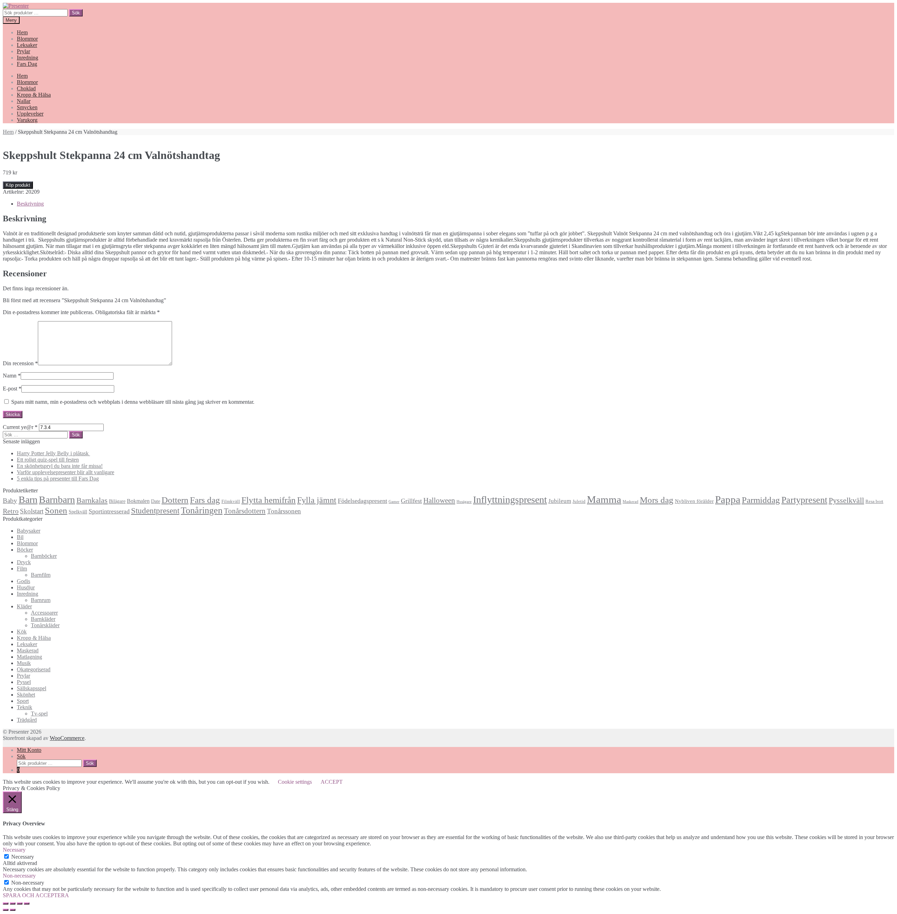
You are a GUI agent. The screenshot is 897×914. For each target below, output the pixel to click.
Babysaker (28, 531)
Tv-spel (39, 713)
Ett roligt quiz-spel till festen (48, 460)
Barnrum (40, 600)
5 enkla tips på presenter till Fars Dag (58, 479)
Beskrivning (30, 204)
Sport (23, 701)
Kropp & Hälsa (34, 95)
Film (22, 569)
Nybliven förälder (694, 501)
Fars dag (205, 500)
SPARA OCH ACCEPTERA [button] (36, 895)
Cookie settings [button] (295, 782)
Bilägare (117, 501)
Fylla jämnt (316, 500)
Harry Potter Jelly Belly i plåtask (53, 453)
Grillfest (411, 500)
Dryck (24, 562)
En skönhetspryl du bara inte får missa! (60, 466)
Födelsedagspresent (362, 500)
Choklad (26, 88)
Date (155, 501)
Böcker (25, 550)
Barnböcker (44, 556)
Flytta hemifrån (268, 500)
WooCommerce (67, 738)
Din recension (20, 363)
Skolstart (31, 511)
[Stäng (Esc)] (5, 903)
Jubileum (559, 501)
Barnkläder (43, 619)
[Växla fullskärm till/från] (19, 903)
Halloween (439, 500)
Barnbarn (57, 499)
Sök (76, 12)
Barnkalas (92, 500)
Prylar (23, 51)
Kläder (24, 606)
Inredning (27, 58)
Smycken (27, 107)
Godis (23, 581)
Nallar (23, 101)
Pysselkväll (846, 500)
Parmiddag (761, 500)
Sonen (56, 510)
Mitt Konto (29, 750)
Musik (24, 663)
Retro (11, 511)
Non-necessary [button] (19, 876)
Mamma (604, 499)
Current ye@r (20, 427)
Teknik (24, 707)
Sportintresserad (109, 511)
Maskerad (630, 502)
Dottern (175, 500)
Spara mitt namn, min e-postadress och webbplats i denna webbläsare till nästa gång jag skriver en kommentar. (132, 402)
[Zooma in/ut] (26, 903)
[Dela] (12, 903)
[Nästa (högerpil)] (12, 910)
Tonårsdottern (245, 511)
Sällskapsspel (31, 688)
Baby (10, 500)
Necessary (22, 857)
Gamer (394, 502)
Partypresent (804, 500)
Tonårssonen (284, 511)
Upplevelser (30, 114)
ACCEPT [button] (332, 782)
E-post (12, 389)
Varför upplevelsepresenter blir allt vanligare (65, 472)
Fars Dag (27, 64)
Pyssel (24, 682)
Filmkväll (230, 501)
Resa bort (874, 501)
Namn (12, 376)
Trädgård (27, 720)
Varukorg (27, 120)
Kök (22, 632)
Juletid (579, 501)
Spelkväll (78, 511)
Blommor (27, 39)
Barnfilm (40, 575)
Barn (28, 499)
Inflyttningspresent (510, 499)
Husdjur (26, 587)
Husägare (464, 502)
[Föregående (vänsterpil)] (5, 910)
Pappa (727, 499)
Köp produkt (18, 185)
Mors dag (656, 500)
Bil (20, 537)
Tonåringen (201, 510)
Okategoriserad (33, 669)
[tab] (455, 204)
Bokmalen (138, 501)
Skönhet (26, 695)
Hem (22, 32)
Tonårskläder (45, 625)
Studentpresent (155, 510)
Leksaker (27, 45)
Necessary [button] (14, 850)
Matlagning (29, 657)
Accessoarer (44, 613)
